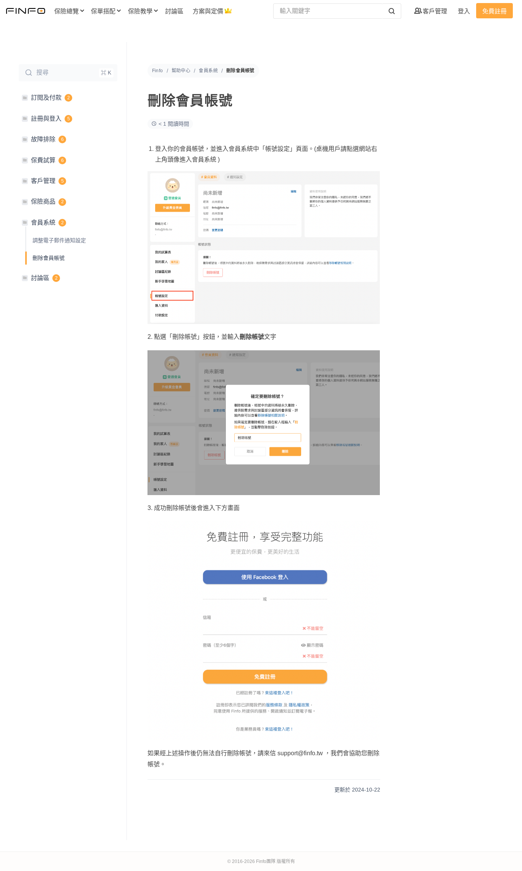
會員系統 (208, 70)
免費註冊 (494, 11)
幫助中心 (181, 70)
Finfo (157, 70)
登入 (464, 11)
